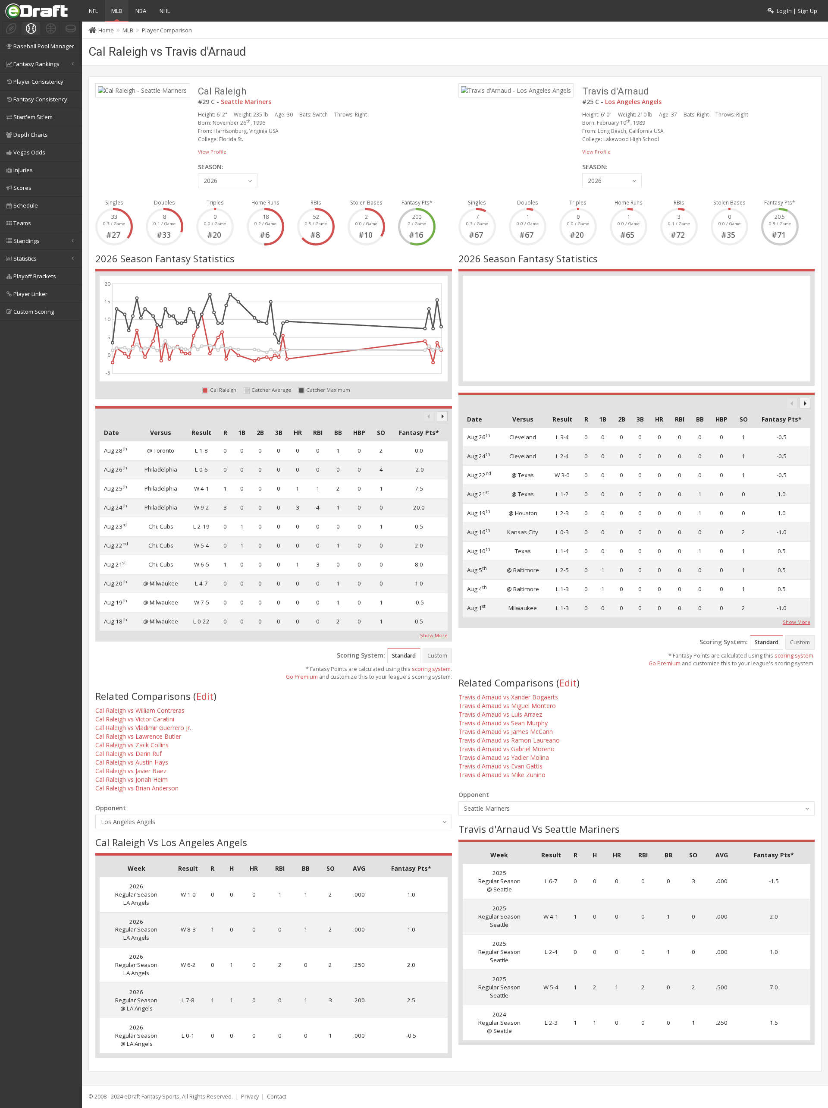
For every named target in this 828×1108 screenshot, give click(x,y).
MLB (116, 11)
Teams (22, 223)
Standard (404, 655)
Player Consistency (38, 81)
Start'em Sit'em (33, 117)
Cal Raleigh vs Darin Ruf (128, 753)
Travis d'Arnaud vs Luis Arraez (500, 714)
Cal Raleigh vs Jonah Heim (131, 779)
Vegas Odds (29, 152)
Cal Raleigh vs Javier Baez (130, 771)
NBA (140, 11)
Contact (276, 1096)
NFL (93, 11)
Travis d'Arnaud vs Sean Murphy (503, 723)
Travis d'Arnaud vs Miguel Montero (507, 706)
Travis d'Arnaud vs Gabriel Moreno (506, 749)
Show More (434, 634)
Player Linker (30, 294)
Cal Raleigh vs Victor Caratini (134, 719)
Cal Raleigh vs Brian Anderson (137, 788)
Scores (22, 188)
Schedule (25, 205)
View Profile (212, 151)
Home (106, 30)
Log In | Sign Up (795, 11)
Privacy (250, 1096)
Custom (437, 655)
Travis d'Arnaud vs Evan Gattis (500, 766)
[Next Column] (442, 416)
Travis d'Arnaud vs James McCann (505, 731)
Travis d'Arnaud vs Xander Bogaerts (508, 697)
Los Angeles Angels (633, 102)
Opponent (110, 808)
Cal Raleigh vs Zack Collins (132, 745)
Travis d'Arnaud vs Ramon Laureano (509, 740)
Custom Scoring (33, 311)
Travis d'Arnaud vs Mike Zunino (502, 775)
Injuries (23, 170)
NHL (165, 11)
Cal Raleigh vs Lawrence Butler (138, 736)
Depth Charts (30, 134)
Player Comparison (167, 30)
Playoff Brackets (34, 276)
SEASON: (210, 167)
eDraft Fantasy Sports (151, 1096)
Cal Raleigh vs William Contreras (140, 710)
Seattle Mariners (246, 102)
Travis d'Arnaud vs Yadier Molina (503, 757)
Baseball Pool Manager (43, 46)
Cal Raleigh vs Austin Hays (131, 762)
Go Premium (302, 676)
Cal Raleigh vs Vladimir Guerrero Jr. (143, 728)
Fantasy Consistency (40, 99)
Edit (204, 695)
